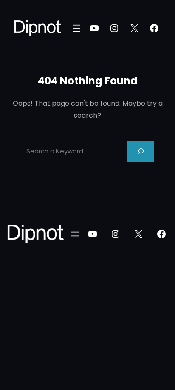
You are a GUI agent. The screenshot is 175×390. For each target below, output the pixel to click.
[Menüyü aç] (76, 28)
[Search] (140, 151)
